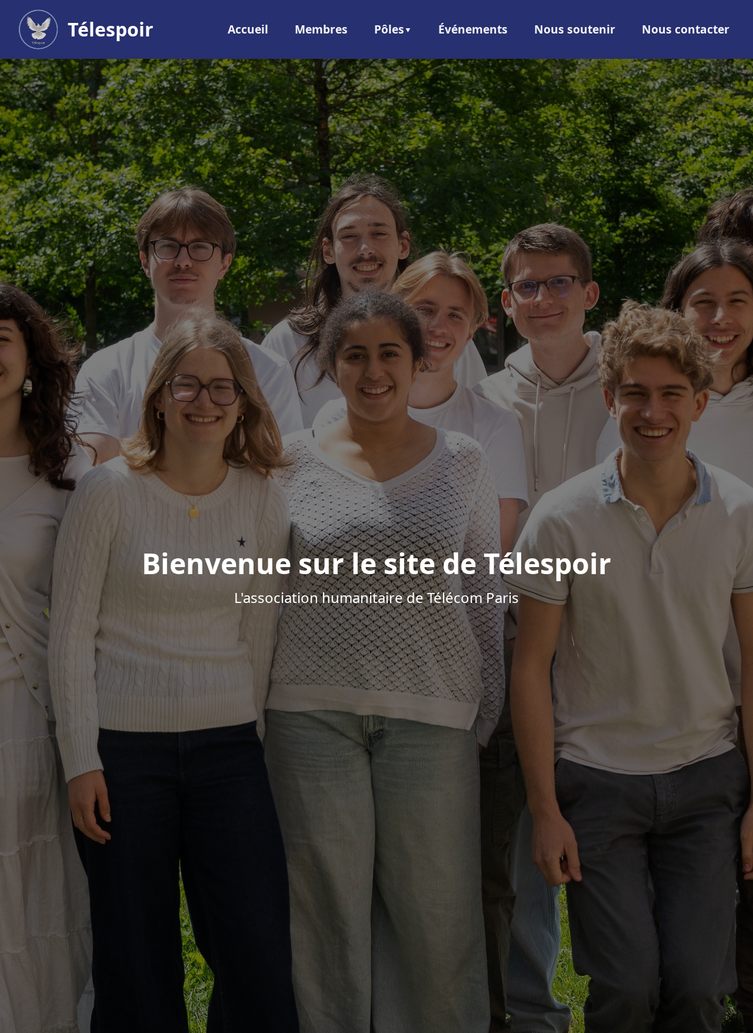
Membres (321, 29)
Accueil (248, 29)
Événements (473, 29)
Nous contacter (685, 29)
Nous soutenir (574, 29)
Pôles (389, 29)
